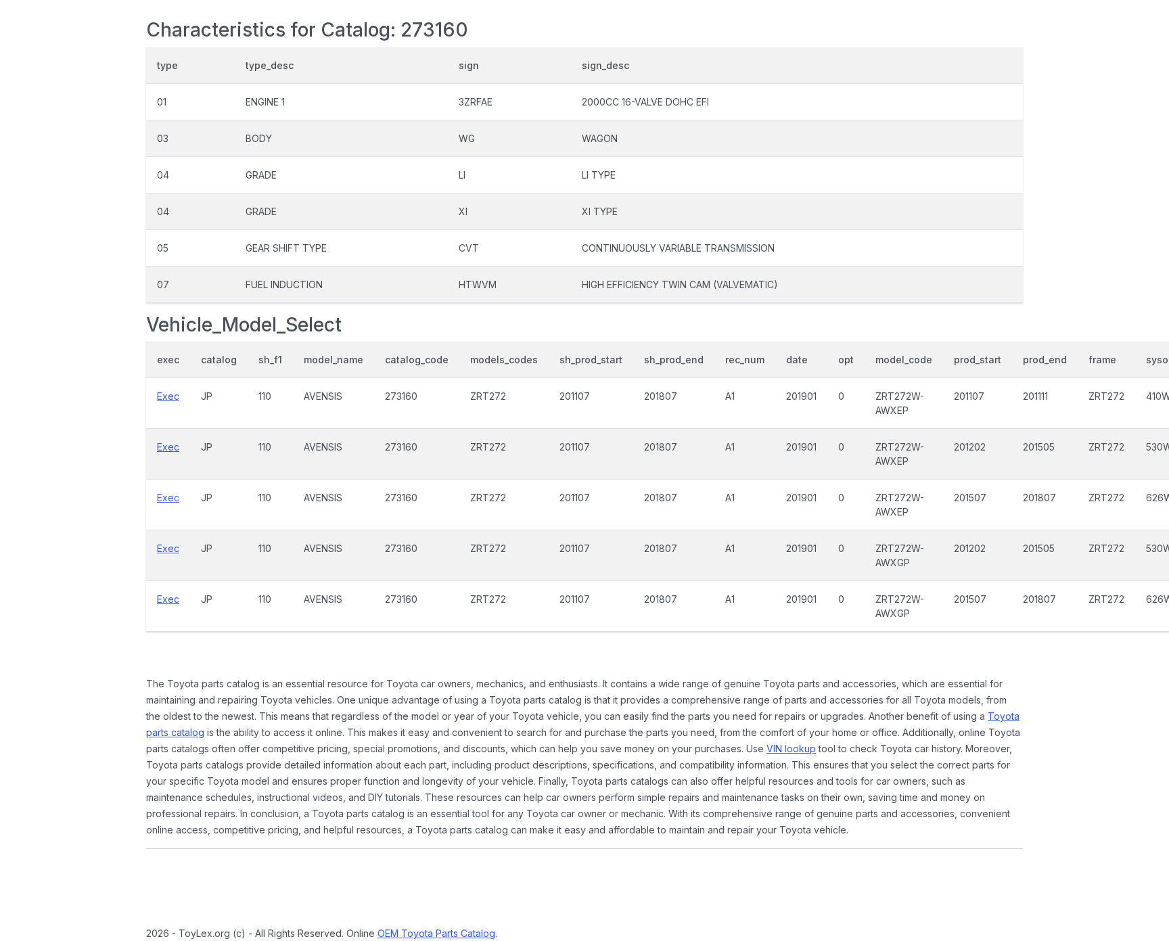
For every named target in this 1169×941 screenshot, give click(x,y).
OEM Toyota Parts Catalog (436, 933)
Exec (168, 396)
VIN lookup (791, 748)
